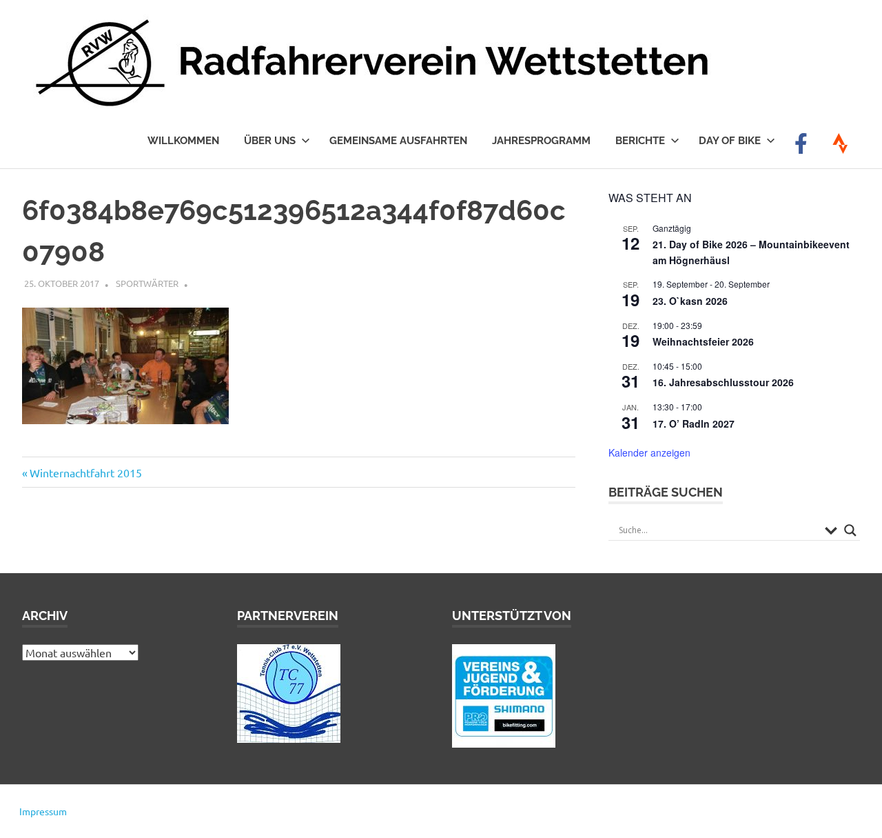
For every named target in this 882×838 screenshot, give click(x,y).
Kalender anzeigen (649, 452)
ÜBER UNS (270, 140)
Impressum (43, 811)
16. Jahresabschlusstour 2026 (723, 382)
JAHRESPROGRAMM (541, 140)
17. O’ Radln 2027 (694, 423)
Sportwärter (147, 283)
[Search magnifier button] (850, 530)
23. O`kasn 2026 (690, 301)
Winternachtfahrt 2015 (85, 472)
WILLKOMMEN (183, 140)
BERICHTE (640, 140)
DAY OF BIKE (730, 140)
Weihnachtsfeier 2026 (703, 341)
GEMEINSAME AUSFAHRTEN (398, 140)
